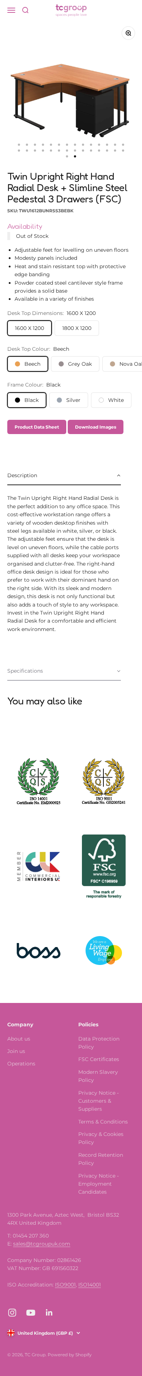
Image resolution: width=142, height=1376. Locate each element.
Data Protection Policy (98, 1042)
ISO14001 (89, 1284)
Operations (21, 1063)
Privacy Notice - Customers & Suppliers (98, 1101)
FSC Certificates (98, 1059)
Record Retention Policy (100, 1159)
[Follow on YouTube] (31, 1313)
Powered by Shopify (70, 1354)
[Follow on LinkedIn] (49, 1313)
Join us (16, 1051)
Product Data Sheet (37, 427)
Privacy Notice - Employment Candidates (98, 1184)
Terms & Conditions (103, 1121)
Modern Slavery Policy (98, 1076)
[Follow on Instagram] (12, 1313)
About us (18, 1038)
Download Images (95, 427)
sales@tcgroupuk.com (41, 1243)
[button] (64, 475)
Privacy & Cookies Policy (100, 1138)
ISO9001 (65, 1284)
